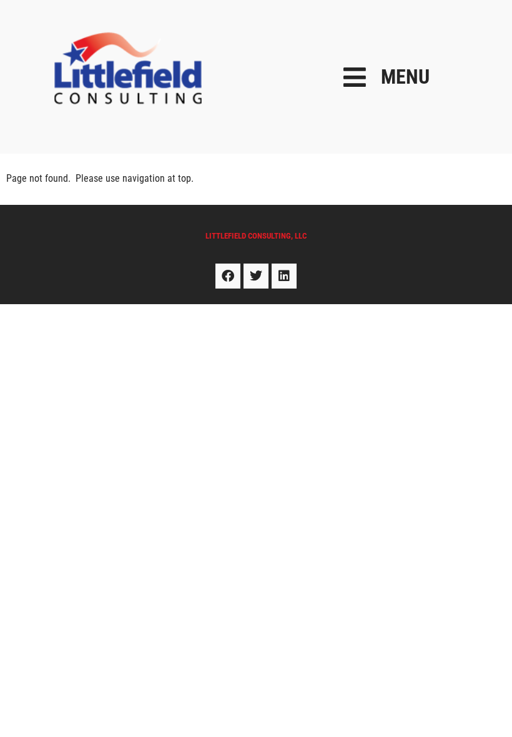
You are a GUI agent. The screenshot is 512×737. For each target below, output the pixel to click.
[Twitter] (256, 276)
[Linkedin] (284, 276)
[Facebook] (227, 276)
